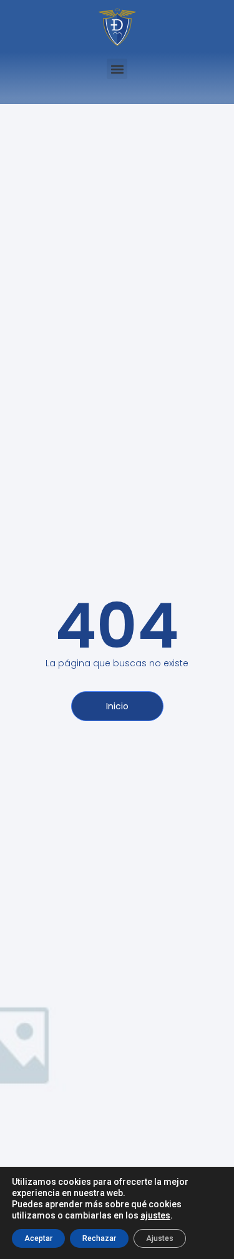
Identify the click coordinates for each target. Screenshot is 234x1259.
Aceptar (38, 1238)
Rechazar (99, 1238)
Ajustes (159, 1238)
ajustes (155, 1215)
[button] (117, 69)
